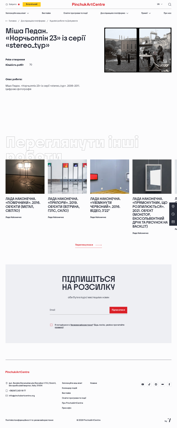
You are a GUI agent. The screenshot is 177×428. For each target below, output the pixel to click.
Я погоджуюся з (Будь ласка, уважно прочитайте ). (89, 326)
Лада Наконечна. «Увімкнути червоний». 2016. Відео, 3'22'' (105, 205)
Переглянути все (84, 245)
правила (59, 327)
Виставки (46, 13)
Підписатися (118, 310)
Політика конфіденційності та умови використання (29, 420)
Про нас (167, 13)
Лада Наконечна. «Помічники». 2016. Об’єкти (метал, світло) (23, 205)
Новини (93, 383)
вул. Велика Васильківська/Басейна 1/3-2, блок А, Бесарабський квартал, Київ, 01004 (32, 384)
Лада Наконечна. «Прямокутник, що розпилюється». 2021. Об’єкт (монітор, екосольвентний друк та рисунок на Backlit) (150, 213)
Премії (144, 13)
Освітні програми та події (75, 13)
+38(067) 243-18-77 (17, 391)
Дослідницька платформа (113, 13)
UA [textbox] (158, 4)
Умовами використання (81, 325)
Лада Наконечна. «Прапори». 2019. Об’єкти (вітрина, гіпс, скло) (64, 205)
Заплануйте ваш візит (16, 13)
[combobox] (160, 4)
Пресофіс (66, 408)
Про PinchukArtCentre (72, 403)
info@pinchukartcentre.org (22, 396)
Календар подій (69, 388)
